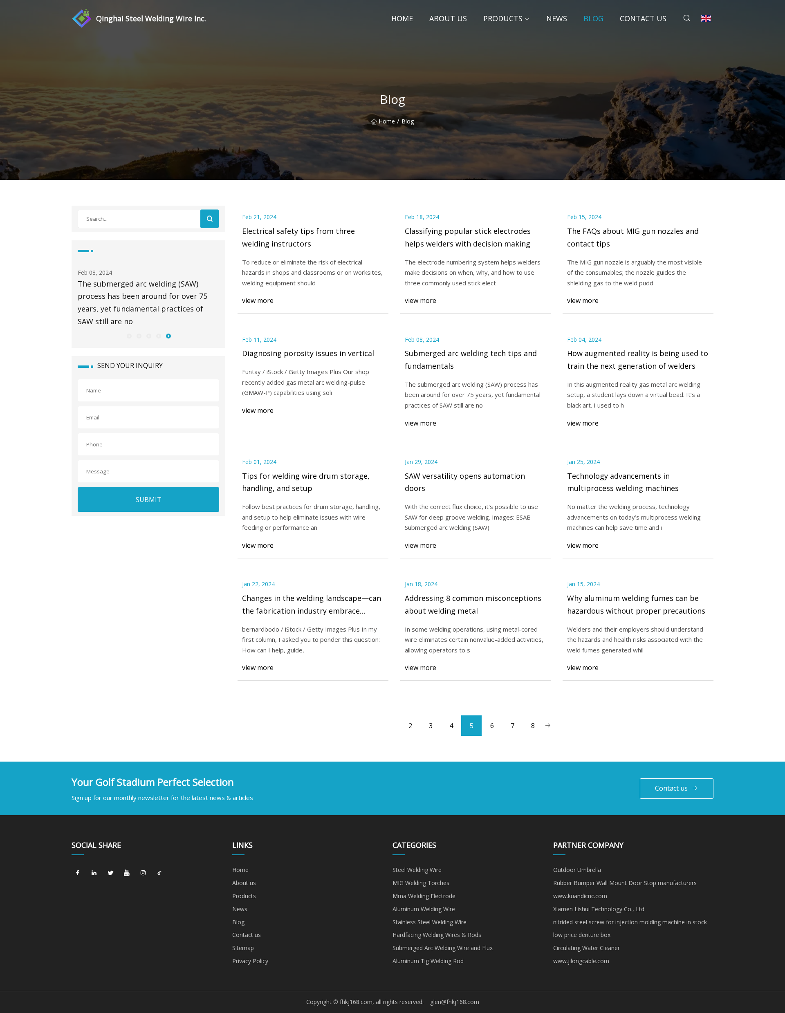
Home (402, 18)
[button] (129, 335)
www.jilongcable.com (581, 961)
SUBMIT (148, 499)
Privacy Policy (250, 961)
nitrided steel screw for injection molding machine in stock (630, 922)
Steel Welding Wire (417, 870)
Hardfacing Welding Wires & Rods (436, 935)
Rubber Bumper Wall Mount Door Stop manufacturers (625, 883)
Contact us (643, 18)
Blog (593, 18)
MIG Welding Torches (420, 883)
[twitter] (110, 873)
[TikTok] (159, 873)
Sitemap (243, 948)
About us (448, 18)
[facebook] (78, 873)
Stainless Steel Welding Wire (429, 922)
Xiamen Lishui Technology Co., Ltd (598, 909)
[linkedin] (94, 873)
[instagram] (143, 873)
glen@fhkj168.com (454, 1002)
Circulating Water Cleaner (586, 948)
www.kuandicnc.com (580, 896)
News (556, 18)
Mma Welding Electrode (423, 896)
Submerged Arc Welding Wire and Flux (442, 948)
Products (503, 18)
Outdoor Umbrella (577, 870)
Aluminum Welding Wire (423, 909)
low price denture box (581, 935)
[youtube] (127, 873)
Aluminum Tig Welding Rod (428, 961)
